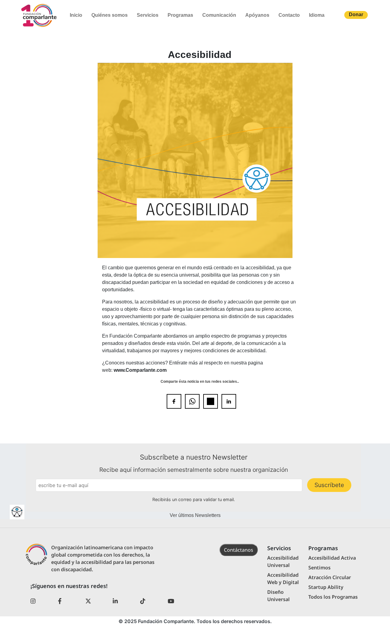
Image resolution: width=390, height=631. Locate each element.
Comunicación (219, 15)
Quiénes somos (109, 15)
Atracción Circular (329, 577)
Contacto (289, 15)
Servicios (147, 15)
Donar (356, 14)
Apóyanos (257, 15)
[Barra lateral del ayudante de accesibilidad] (17, 512)
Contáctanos (238, 550)
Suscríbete (329, 485)
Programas (180, 15)
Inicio (76, 15)
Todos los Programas (333, 596)
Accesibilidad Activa (332, 557)
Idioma (316, 15)
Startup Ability (325, 587)
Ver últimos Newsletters (195, 515)
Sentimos (319, 567)
